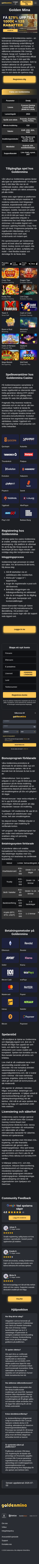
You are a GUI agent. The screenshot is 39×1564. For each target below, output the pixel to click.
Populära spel (5, 264)
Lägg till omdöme (19, 1218)
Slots (33, 264)
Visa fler (19, 1299)
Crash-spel (24, 264)
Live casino (15, 264)
